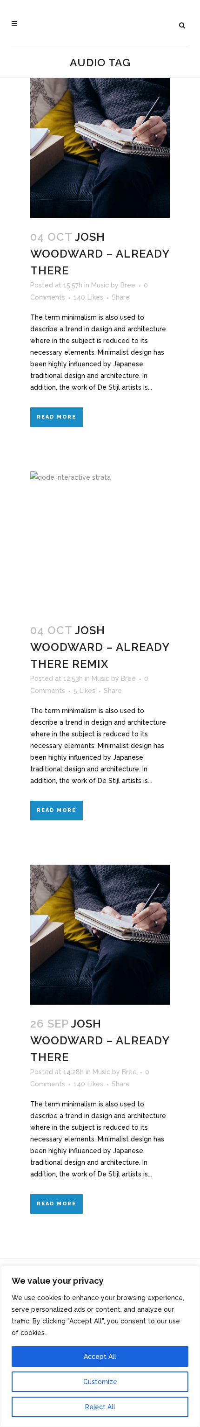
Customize (100, 1381)
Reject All (100, 1407)
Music (100, 285)
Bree (127, 285)
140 (88, 297)
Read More (56, 417)
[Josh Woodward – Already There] (100, 148)
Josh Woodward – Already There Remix (99, 647)
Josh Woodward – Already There (99, 253)
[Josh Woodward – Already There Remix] (100, 541)
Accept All (100, 1356)
